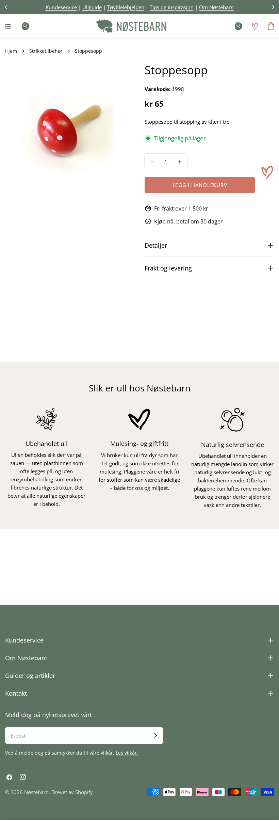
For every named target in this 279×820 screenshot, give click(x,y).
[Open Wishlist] (255, 26)
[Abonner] (155, 735)
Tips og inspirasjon (172, 7)
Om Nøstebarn (216, 7)
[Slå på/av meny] (8, 26)
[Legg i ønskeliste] (267, 173)
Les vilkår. (127, 753)
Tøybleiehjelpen (125, 7)
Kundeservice (61, 7)
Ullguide (92, 7)
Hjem (11, 51)
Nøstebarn (36, 792)
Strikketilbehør (46, 51)
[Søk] (23, 26)
